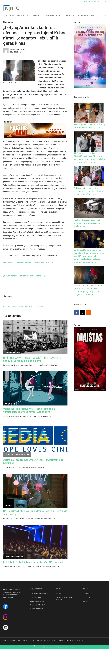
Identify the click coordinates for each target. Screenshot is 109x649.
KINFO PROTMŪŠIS (53, 16)
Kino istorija (22, 16)
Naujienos (8, 22)
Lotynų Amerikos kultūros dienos (32, 306)
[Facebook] (76, 312)
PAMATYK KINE (69, 16)
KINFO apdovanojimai (37, 601)
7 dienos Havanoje (11, 306)
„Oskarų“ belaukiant (36, 609)
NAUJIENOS (9, 16)
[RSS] (88, 312)
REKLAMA (84, 1)
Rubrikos (37, 16)
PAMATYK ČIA (83, 16)
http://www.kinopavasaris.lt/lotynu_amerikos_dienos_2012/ (28, 262)
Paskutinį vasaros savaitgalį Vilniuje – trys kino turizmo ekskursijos (87, 223)
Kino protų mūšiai (35, 597)
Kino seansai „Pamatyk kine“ (39, 593)
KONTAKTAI (102, 1)
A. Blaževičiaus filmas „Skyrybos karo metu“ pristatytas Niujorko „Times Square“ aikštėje (89, 191)
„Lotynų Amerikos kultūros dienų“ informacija (24, 276)
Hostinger (12, 640)
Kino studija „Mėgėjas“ (37, 605)
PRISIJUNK (92, 1)
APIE (93, 16)
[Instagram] (82, 312)
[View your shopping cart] (101, 15)
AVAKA (58, 593)
